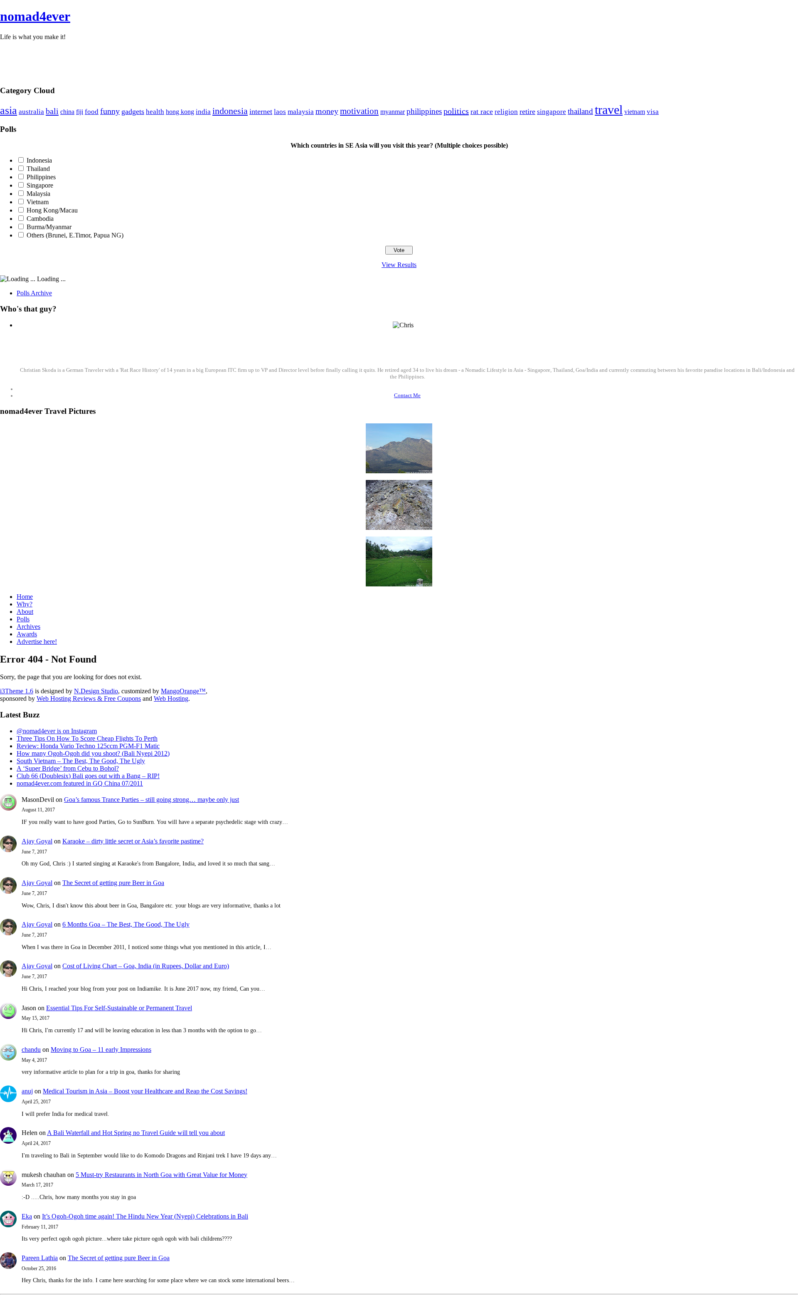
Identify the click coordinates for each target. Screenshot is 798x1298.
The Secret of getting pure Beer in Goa (113, 882)
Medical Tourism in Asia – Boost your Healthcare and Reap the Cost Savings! (145, 1091)
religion (506, 112)
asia (8, 110)
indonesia (230, 111)
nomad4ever (35, 16)
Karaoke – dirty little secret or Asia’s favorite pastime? (133, 841)
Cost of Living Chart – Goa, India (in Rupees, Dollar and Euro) (145, 965)
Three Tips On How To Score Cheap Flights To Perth (87, 738)
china (67, 112)
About (25, 611)
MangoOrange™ (183, 691)
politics (456, 111)
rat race (481, 111)
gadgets (132, 111)
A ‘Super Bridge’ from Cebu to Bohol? (68, 768)
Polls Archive (34, 293)
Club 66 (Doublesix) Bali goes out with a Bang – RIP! (88, 775)
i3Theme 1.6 (16, 691)
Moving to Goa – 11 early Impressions (101, 1049)
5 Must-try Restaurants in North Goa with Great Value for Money (161, 1174)
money (326, 111)
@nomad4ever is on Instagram (57, 730)
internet (260, 111)
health (155, 112)
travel (609, 109)
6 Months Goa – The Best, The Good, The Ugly (126, 924)
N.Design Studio (96, 691)
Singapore (40, 185)
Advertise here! (37, 641)
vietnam (634, 111)
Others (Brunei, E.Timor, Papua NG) (75, 235)
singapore (551, 112)
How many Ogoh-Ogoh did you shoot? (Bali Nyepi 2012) (93, 753)
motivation (359, 111)
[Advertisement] (399, 59)
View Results (399, 264)
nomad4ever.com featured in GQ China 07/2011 (80, 783)
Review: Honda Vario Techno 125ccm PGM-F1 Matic (88, 745)
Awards (27, 634)
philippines (424, 111)
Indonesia (39, 160)
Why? (24, 604)
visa (653, 112)
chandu (31, 1049)
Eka (27, 1216)
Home (25, 596)
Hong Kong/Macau (52, 210)
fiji (79, 111)
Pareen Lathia (40, 1257)
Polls (23, 619)
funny (110, 111)
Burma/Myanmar (49, 226)
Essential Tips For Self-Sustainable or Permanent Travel (119, 1007)
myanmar (392, 111)
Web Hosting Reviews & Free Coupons (89, 698)
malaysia (301, 112)
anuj (27, 1091)
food (92, 111)
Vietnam (38, 201)
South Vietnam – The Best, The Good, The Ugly (81, 760)
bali (52, 111)
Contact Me (407, 395)
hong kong (180, 112)
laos (280, 112)
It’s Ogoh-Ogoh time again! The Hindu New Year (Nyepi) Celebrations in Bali (145, 1216)
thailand (580, 111)
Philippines (41, 176)
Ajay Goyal (37, 841)
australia (31, 112)
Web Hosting (171, 698)
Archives (28, 626)
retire (527, 111)
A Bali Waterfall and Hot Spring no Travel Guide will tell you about (136, 1132)
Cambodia (40, 218)
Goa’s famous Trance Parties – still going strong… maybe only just (151, 799)
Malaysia (38, 193)
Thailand (38, 168)
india (203, 111)
